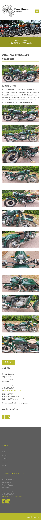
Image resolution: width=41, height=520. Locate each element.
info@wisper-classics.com (12, 390)
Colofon (29, 517)
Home (17, 40)
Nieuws (4, 455)
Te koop (4, 458)
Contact (5, 465)
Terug (9, 362)
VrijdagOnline (35, 517)
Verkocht (25, 40)
